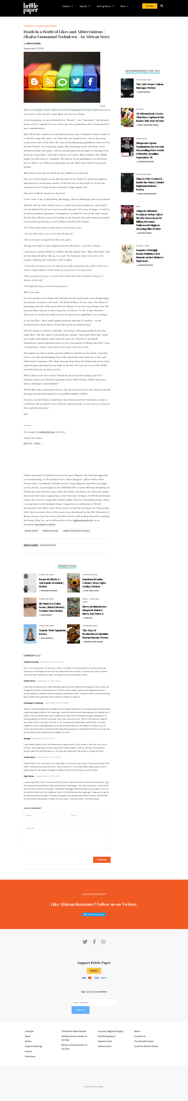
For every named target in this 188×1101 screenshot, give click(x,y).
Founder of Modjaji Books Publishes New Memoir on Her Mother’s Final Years (149, 255)
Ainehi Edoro (31, 545)
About (137, 1031)
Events (28, 1051)
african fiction (31, 531)
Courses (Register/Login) (111, 1031)
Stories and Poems (143, 80)
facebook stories (50, 531)
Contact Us (140, 1036)
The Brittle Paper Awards (73, 1031)
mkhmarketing (46, 432)
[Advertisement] (142, 42)
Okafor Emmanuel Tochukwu (76, 531)
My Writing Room (106, 1036)
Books (28, 1041)
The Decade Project (144, 1041)
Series (85, 599)
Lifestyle (29, 1031)
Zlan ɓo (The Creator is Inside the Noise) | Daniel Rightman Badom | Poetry (150, 184)
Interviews (30, 1056)
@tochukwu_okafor (45, 524)
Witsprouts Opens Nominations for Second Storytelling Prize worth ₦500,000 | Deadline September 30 (150, 150)
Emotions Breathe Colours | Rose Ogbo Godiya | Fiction (94, 583)
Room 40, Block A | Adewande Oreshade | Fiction (51, 583)
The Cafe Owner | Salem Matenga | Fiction (149, 86)
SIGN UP (80, 1010)
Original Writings (33, 1046)
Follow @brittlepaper (95, 914)
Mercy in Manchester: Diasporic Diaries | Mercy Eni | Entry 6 (94, 610)
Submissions (105, 1046)
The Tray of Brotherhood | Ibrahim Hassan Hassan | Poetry (95, 634)
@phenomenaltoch (83, 520)
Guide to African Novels (146, 1046)
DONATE (94, 970)
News (138, 206)
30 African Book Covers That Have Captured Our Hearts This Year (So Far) (150, 117)
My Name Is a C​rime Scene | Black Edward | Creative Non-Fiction (52, 607)
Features (139, 109)
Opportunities (141, 139)
